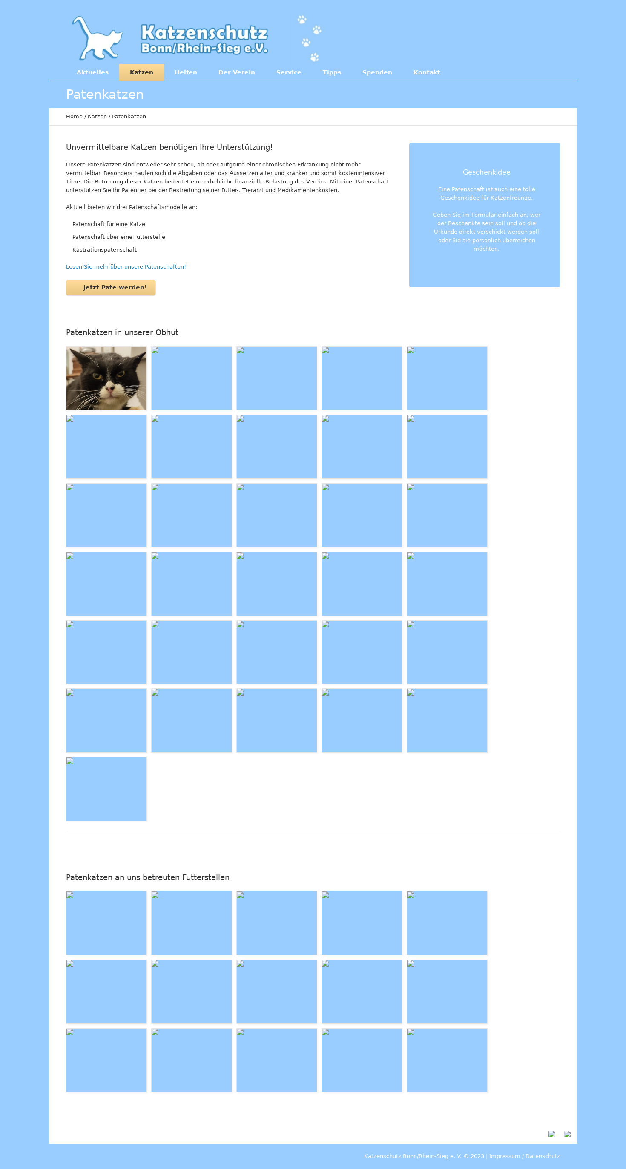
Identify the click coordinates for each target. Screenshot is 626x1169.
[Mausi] (362, 446)
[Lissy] (277, 923)
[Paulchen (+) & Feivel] (362, 720)
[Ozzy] (106, 652)
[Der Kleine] (192, 446)
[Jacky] (447, 515)
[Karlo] (447, 652)
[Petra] (106, 1060)
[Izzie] (192, 991)
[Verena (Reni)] (277, 584)
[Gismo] (447, 446)
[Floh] (277, 515)
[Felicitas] (106, 789)
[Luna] (106, 584)
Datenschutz (542, 1156)
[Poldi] (106, 515)
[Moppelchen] (362, 923)
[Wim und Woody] (106, 923)
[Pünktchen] (362, 991)
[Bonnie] (277, 446)
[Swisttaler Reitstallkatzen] (192, 1060)
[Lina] (447, 584)
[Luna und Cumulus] (192, 720)
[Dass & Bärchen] (106, 991)
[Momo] (362, 515)
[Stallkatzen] (362, 1060)
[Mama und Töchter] (192, 923)
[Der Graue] (106, 446)
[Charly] (362, 378)
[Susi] (106, 378)
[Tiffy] (277, 652)
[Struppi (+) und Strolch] (277, 720)
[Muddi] (106, 720)
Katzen (97, 116)
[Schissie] (362, 652)
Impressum (504, 1156)
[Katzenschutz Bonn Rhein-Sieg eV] (198, 38)
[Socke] (277, 378)
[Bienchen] (447, 720)
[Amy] (192, 652)
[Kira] (192, 515)
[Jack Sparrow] (447, 991)
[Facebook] (504, 37)
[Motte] (362, 584)
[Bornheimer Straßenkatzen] (277, 1060)
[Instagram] (521, 37)
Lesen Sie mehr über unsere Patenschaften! (126, 267)
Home (74, 116)
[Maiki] (447, 923)
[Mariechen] (447, 378)
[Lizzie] (277, 991)
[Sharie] (192, 584)
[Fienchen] (192, 378)
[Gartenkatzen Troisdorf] (447, 1060)
